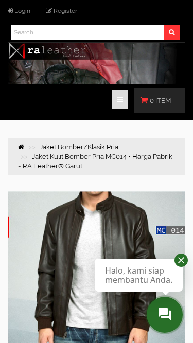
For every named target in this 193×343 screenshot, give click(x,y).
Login (22, 10)
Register (65, 10)
